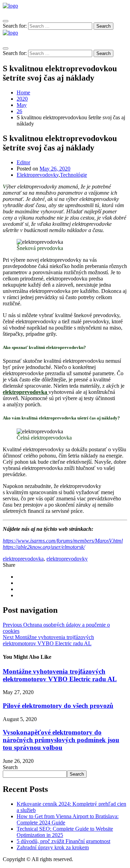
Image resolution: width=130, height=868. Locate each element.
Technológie (73, 175)
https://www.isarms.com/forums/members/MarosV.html (63, 541)
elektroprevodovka (25, 392)
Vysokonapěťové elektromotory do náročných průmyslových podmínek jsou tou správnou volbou (61, 740)
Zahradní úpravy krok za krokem (53, 847)
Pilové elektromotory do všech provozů (58, 705)
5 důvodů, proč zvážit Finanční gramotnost (63, 841)
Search (10, 767)
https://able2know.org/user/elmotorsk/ (44, 547)
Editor (23, 162)
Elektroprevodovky (38, 175)
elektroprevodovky (67, 559)
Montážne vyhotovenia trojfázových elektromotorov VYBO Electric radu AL (60, 675)
